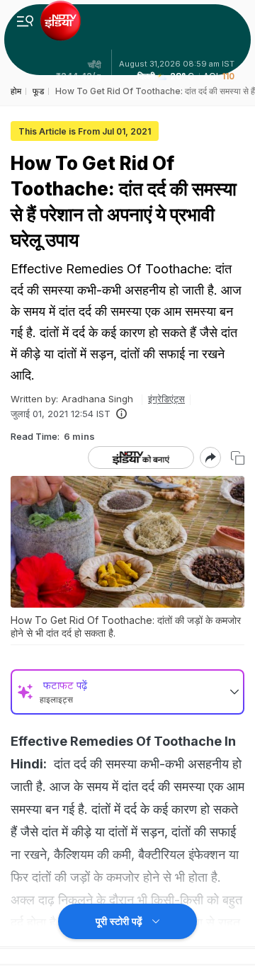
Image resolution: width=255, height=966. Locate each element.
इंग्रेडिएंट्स (166, 398)
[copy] (237, 458)
